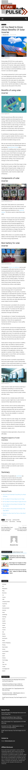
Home (2, 22)
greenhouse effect (16, 519)
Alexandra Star (6, 34)
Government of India (13, 147)
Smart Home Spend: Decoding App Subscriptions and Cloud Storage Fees (13, 680)
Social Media (5, 651)
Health (3, 621)
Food (3, 612)
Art (3, 586)
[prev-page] (2, 577)
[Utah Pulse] (14, 8)
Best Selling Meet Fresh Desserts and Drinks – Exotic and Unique (7, 529)
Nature (4, 636)
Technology (7, 22)
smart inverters (5, 521)
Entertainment (5, 608)
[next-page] (5, 577)
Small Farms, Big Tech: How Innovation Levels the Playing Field (17, 557)
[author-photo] (14, 542)
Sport (3, 655)
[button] (2, 19)
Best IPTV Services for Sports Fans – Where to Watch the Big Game (17, 571)
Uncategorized (5, 668)
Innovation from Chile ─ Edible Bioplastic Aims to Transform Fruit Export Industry (13, 693)
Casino (4, 597)
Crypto (3, 606)
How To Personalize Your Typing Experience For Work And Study (13, 689)
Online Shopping (6, 642)
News (3, 640)
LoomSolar (19, 476)
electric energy (8, 519)
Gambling (4, 614)
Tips (3, 662)
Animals (4, 584)
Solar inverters (12, 521)
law (3, 632)
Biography (4, 588)
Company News (6, 601)
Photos (4, 645)
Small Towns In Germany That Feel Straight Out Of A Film (14, 698)
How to (4, 627)
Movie (3, 634)
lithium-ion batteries (14, 267)
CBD (3, 599)
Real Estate (5, 647)
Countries (4, 603)
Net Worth (4, 638)
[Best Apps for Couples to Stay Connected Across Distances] (5, 564)
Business (4, 593)
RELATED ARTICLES (6, 552)
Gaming (4, 616)
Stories (4, 658)
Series (3, 649)
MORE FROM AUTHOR (18, 552)
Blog (3, 590)
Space (3, 653)
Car (3, 595)
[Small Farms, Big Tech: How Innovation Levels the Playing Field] (5, 557)
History (4, 623)
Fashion (4, 610)
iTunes (4, 629)
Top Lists (4, 664)
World (3, 671)
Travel (3, 666)
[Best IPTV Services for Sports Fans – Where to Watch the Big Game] (5, 571)
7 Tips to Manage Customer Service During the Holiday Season (21, 529)
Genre (3, 619)
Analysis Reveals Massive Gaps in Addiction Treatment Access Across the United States (12, 684)
